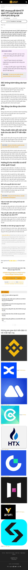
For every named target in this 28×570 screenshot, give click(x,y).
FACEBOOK (20, 282)
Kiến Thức (17, 552)
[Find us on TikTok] (18, 566)
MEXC (19, 272)
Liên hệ (13, 554)
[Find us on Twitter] (8, 566)
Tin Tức (3, 552)
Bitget (11, 274)
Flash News (23, 552)
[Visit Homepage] (14, 2)
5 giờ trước (4, 311)
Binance (15, 272)
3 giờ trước (4, 301)
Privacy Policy (14, 559)
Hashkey (16, 274)
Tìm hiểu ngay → (8, 361)
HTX (23, 272)
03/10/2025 (15, 18)
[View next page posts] (15, 325)
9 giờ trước (4, 321)
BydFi (21, 274)
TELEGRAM (11, 283)
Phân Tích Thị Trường (10, 552)
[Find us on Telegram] (13, 566)
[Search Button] (26, 2)
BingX (10, 272)
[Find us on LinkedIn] (10, 566)
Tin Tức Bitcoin (7, 18)
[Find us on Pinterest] (12, 566)
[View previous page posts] (13, 325)
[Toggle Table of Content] (2, 27)
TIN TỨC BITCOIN (12, 282)
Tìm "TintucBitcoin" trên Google (14, 21)
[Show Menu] (1, 2)
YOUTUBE (7, 283)
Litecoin (5, 57)
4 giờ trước (4, 306)
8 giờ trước (4, 316)
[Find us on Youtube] (15, 566)
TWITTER (17, 283)
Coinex (7, 274)
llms (16, 558)
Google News (13, 558)
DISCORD (21, 283)
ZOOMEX (5, 272)
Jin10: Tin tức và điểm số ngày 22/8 (10, 295)
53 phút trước (4, 296)
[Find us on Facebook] (7, 566)
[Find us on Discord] (20, 566)
